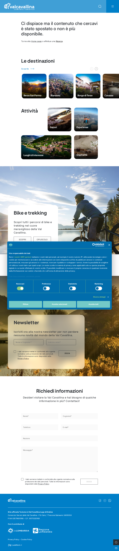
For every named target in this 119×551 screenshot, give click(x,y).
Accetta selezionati (59, 304)
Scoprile (25, 69)
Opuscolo (42, 239)
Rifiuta (25, 304)
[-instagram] (104, 500)
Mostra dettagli (99, 297)
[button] (96, 68)
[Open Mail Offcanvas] (116, 548)
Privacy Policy (23, 358)
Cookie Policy (26, 539)
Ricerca (59, 41)
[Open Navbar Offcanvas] (112, 6)
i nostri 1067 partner (22, 257)
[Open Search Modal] (99, 6)
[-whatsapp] (109, 500)
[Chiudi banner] (109, 245)
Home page (36, 41)
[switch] (46, 288)
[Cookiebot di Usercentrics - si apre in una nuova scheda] (94, 245)
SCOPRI (22, 239)
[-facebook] (100, 500)
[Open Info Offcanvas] (116, 542)
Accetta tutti (93, 304)
